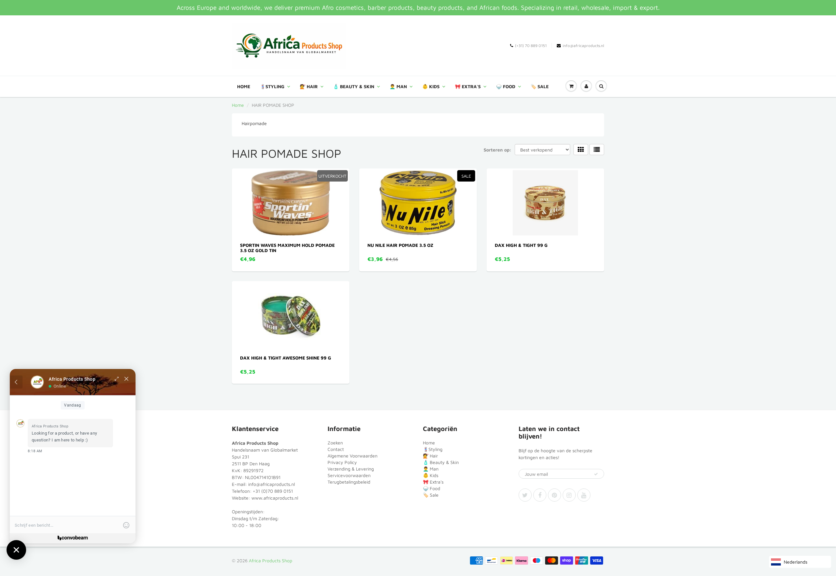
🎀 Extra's (468, 86)
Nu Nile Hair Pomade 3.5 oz (400, 245)
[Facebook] (539, 495)
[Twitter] (525, 495)
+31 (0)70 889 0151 (273, 491)
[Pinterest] (554, 495)
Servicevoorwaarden (349, 475)
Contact (336, 449)
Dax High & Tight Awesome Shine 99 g (285, 357)
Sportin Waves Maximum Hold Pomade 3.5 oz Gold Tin (287, 247)
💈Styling (272, 86)
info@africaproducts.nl (583, 45)
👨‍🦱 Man (398, 86)
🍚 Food (505, 86)
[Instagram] (569, 495)
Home (243, 86)
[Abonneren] (596, 474)
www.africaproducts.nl (274, 498)
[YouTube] (583, 495)
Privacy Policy (342, 462)
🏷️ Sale (540, 86)
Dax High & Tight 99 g (521, 245)
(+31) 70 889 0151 (531, 45)
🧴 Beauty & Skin (353, 86)
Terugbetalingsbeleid (349, 482)
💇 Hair (309, 86)
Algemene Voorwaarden (353, 455)
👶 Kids (431, 86)
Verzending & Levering (351, 469)
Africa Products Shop (270, 560)
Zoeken (335, 442)
